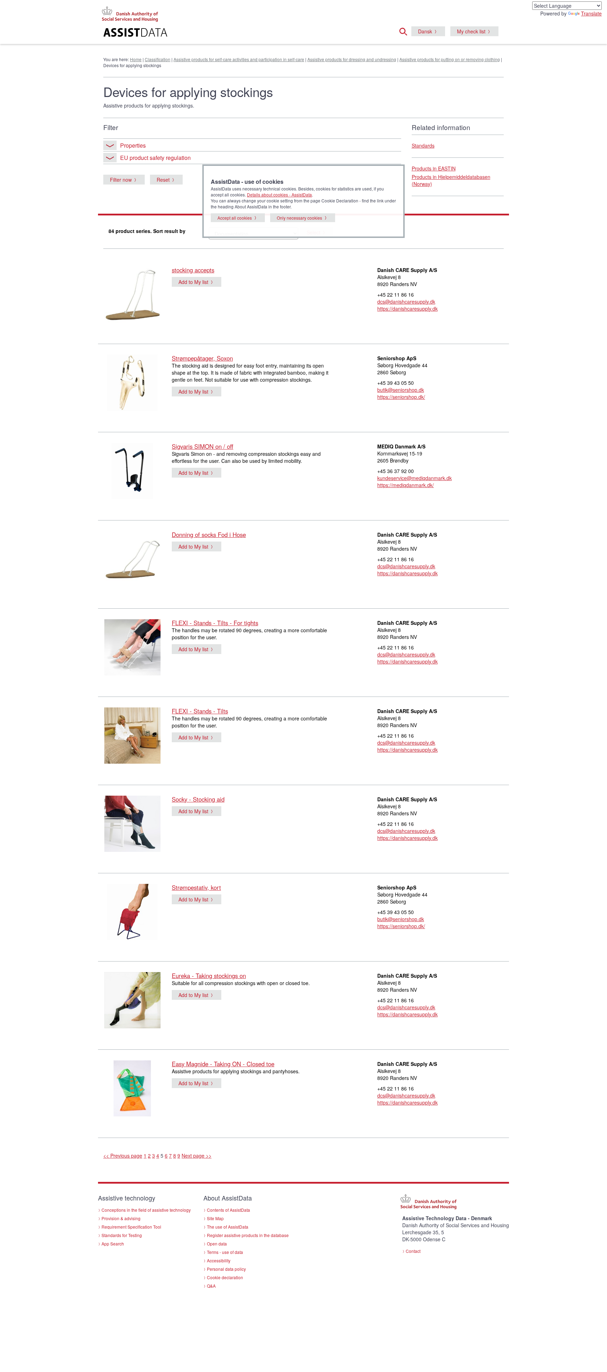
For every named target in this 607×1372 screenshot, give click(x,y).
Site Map (215, 1218)
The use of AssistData (227, 1227)
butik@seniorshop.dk (400, 389)
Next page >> (196, 1155)
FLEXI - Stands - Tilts (200, 711)
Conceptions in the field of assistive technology (146, 1210)
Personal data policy (226, 1269)
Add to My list (193, 281)
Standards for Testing (122, 1235)
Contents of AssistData (228, 1210)
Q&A (211, 1286)
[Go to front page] (218, 33)
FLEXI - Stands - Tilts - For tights (215, 623)
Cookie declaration (225, 1277)
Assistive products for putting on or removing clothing (449, 59)
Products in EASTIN (434, 168)
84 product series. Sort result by (147, 230)
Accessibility (218, 1260)
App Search (113, 1244)
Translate (591, 13)
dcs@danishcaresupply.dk (406, 301)
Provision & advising (121, 1218)
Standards (423, 145)
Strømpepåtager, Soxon (202, 358)
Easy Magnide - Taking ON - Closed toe (223, 1064)
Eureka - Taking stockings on (209, 975)
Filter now (121, 179)
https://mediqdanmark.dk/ (405, 484)
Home (136, 59)
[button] (405, 30)
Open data (217, 1244)
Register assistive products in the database (248, 1235)
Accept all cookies (234, 218)
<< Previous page (122, 1155)
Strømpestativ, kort (196, 887)
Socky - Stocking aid (198, 799)
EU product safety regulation (155, 158)
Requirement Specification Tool (131, 1227)
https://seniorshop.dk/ (401, 396)
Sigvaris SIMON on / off (202, 446)
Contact (413, 1251)
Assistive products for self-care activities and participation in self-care (239, 59)
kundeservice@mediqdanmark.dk (414, 477)
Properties (133, 145)
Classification (157, 59)
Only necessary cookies (299, 218)
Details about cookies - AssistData (279, 195)
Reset (163, 179)
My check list (471, 31)
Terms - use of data (225, 1252)
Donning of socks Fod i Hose (209, 534)
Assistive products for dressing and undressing (351, 59)
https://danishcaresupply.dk (407, 308)
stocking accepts (193, 270)
